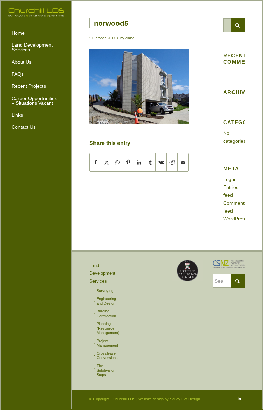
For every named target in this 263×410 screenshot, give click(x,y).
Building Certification (106, 313)
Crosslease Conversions (107, 355)
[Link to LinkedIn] (239, 399)
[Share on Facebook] (95, 162)
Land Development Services (102, 273)
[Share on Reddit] (172, 162)
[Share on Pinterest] (128, 162)
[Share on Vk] (161, 162)
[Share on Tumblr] (150, 162)
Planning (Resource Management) (108, 328)
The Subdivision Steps (106, 370)
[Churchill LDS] (36, 12)
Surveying (105, 291)
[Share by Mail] (183, 162)
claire (129, 38)
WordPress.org (239, 218)
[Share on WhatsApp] (117, 162)
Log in (230, 179)
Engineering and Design (106, 301)
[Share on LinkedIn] (139, 162)
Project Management (107, 343)
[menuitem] (36, 33)
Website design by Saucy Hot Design (169, 399)
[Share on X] (106, 162)
